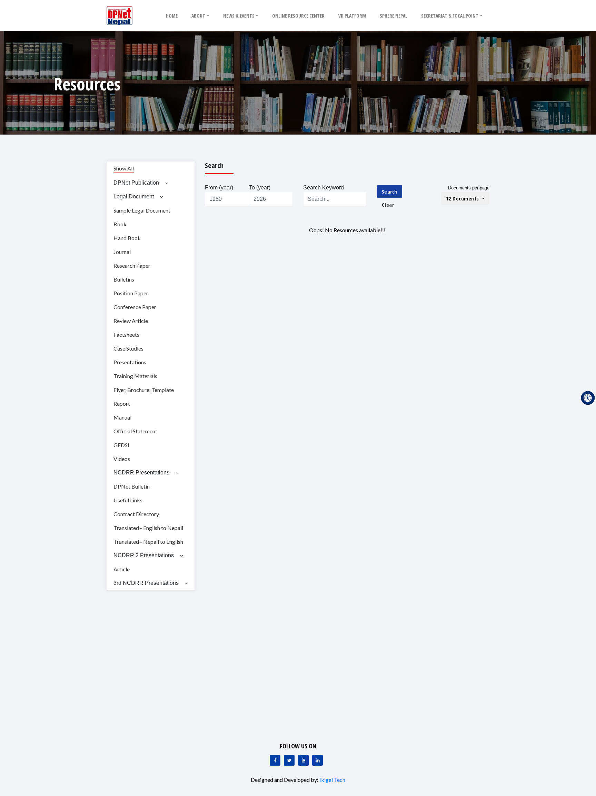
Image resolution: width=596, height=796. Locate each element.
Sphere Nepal (393, 15)
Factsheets (126, 334)
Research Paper (131, 265)
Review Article (130, 320)
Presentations (129, 362)
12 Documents (463, 198)
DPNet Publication (136, 183)
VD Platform (352, 15)
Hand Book (127, 238)
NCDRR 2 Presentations (143, 555)
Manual (122, 417)
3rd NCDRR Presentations (146, 583)
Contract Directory (136, 514)
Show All (123, 168)
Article (121, 569)
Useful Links (127, 500)
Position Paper (130, 293)
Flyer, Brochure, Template (143, 389)
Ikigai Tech (332, 779)
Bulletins (123, 279)
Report (121, 403)
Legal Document (133, 196)
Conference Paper (134, 307)
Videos (121, 458)
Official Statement (135, 431)
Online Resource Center (298, 15)
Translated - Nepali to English (148, 541)
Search (389, 191)
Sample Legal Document (141, 210)
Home (172, 15)
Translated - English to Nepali (148, 527)
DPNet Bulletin (131, 486)
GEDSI (121, 445)
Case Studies (128, 348)
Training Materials (135, 376)
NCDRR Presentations (141, 472)
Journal (122, 251)
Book (120, 224)
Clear (388, 204)
